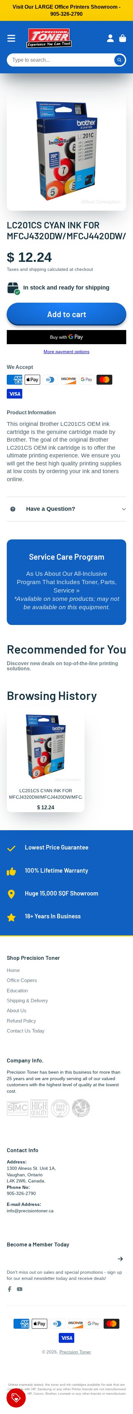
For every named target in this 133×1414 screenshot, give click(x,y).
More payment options (66, 351)
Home (13, 970)
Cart (123, 38)
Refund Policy (21, 1021)
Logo (49, 38)
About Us (16, 1010)
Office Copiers (22, 980)
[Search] (119, 60)
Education (17, 990)
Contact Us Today (26, 1030)
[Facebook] (10, 1289)
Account (110, 38)
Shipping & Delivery (27, 1000)
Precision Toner (75, 1351)
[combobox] (67, 60)
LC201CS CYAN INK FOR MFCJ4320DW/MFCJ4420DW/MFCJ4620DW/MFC (46, 760)
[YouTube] (20, 1289)
